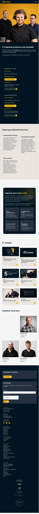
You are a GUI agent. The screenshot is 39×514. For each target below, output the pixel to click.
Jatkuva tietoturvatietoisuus (8, 453)
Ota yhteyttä (5, 434)
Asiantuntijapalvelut (6, 446)
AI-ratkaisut (5, 445)
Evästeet (4, 440)
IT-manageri (5, 451)
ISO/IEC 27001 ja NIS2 (7, 450)
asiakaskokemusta (29, 203)
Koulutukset (5, 454)
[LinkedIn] (6, 423)
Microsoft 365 (5, 462)
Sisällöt (4, 476)
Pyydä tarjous (6, 376)
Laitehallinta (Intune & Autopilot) (9, 456)
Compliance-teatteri (25, 300)
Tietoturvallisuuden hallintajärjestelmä (9, 469)
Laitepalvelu (5, 455)
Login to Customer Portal (10, 115)
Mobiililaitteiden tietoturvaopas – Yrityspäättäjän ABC (10, 259)
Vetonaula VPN (5, 473)
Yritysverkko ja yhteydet (7, 474)
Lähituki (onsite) (6, 458)
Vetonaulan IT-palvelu (7, 427)
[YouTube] (9, 423)
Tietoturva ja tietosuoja (7, 437)
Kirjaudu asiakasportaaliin (10, 89)
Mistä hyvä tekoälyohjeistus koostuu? (9, 281)
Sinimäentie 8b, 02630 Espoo (8, 408)
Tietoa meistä (5, 431)
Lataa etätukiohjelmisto (10, 79)
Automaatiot (5, 447)
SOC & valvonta (6, 466)
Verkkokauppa (5, 472)
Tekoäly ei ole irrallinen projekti (9, 300)
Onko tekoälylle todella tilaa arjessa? (26, 281)
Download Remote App (9, 105)
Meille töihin (5, 433)
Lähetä (5, 401)
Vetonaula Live (5, 419)
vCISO (4, 470)
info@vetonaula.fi (6, 411)
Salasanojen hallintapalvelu (7, 465)
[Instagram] (4, 423)
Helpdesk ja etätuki (6, 449)
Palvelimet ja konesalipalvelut (8, 464)
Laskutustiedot (6, 439)
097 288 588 (5, 414)
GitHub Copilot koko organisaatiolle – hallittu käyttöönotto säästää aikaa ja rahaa (28, 261)
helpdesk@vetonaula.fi (7, 416)
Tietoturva (5, 468)
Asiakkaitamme (5, 429)
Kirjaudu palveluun (6, 420)
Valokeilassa (5, 430)
